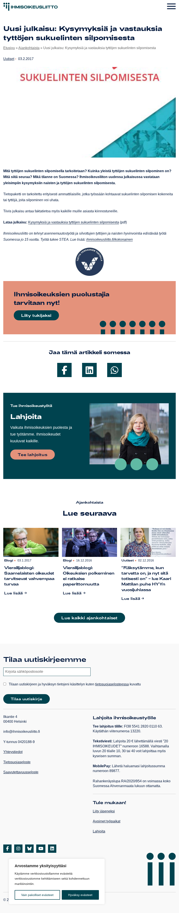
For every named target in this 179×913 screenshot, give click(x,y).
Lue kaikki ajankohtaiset (89, 617)
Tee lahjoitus (32, 454)
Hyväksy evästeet (80, 895)
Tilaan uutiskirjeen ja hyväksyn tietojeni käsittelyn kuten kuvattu (74, 684)
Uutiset (8, 59)
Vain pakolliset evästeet (37, 895)
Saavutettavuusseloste (20, 772)
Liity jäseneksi (104, 811)
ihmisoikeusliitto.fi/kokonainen (109, 239)
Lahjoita (99, 831)
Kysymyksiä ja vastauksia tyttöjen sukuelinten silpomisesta (73, 222)
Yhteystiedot (12, 752)
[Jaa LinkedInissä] (89, 370)
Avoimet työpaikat (106, 821)
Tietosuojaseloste (17, 762)
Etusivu (9, 48)
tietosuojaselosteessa (112, 684)
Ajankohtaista (29, 48)
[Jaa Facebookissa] (64, 370)
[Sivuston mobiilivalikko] (171, 6)
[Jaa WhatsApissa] (114, 370)
